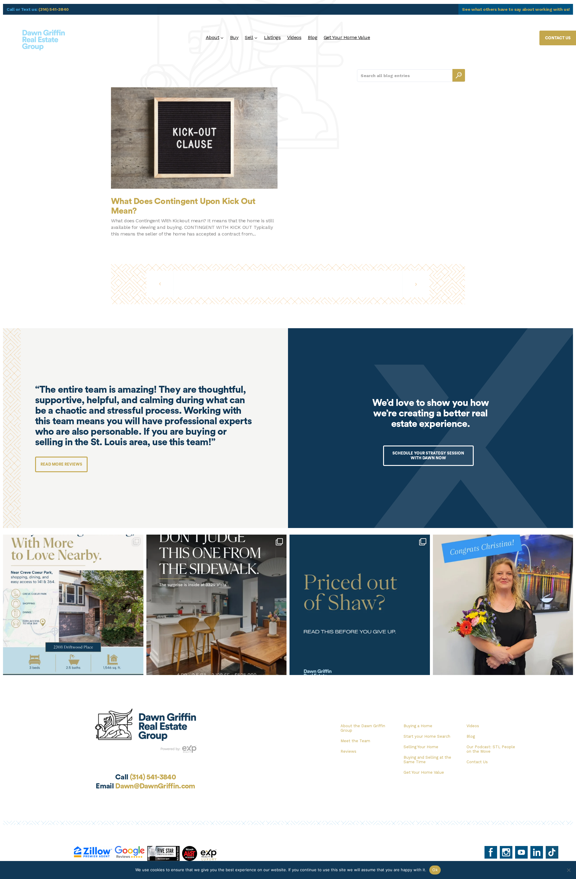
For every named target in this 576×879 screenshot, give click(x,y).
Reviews (348, 751)
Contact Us (477, 762)
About (212, 37)
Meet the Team (355, 741)
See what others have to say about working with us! (516, 9)
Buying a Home (418, 726)
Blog (312, 37)
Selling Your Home (421, 747)
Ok (435, 869)
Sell (249, 37)
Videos (294, 37)
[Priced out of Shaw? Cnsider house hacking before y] (360, 605)
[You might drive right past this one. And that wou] (216, 605)
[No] (569, 870)
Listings (272, 37)
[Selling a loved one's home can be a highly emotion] (503, 605)
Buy (234, 37)
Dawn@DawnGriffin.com (155, 786)
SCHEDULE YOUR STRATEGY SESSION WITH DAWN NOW (428, 455)
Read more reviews (61, 464)
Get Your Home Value (347, 37)
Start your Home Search (427, 736)
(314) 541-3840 (53, 9)
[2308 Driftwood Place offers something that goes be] (73, 605)
